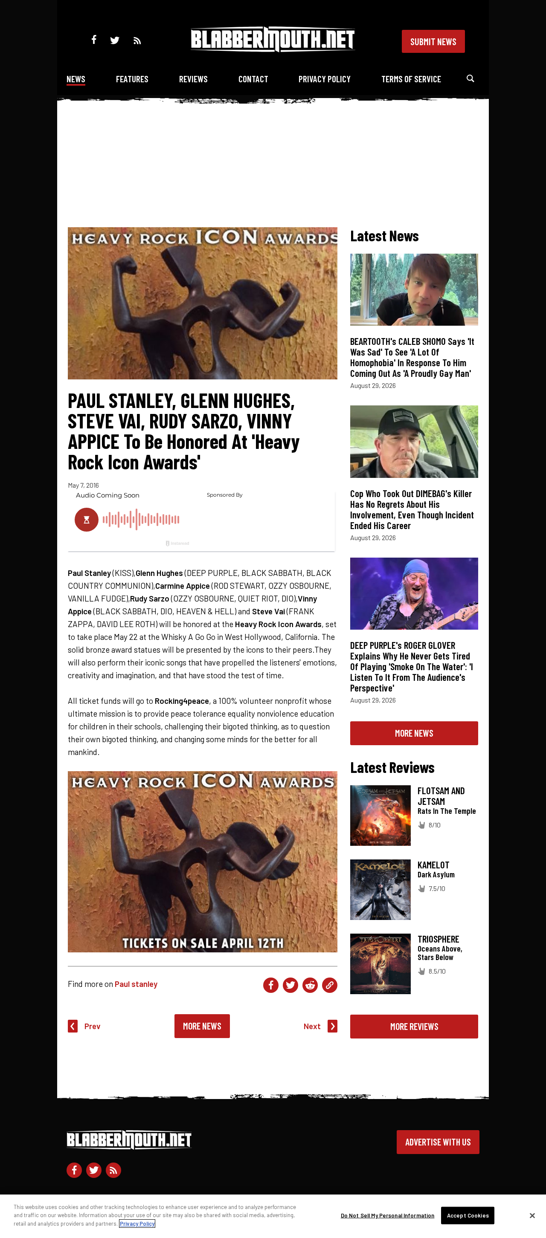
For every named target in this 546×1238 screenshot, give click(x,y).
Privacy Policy (325, 78)
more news (414, 732)
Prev (92, 1026)
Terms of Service (411, 78)
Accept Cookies (468, 1215)
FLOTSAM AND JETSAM (441, 795)
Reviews (193, 78)
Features (132, 78)
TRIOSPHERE (438, 939)
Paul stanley (136, 984)
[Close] (532, 1215)
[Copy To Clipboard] (329, 985)
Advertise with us (438, 1141)
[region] (273, 1216)
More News (202, 1025)
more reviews (414, 1026)
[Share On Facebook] (271, 985)
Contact (253, 78)
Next (312, 1026)
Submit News (433, 41)
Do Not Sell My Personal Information (388, 1215)
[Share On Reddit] (310, 985)
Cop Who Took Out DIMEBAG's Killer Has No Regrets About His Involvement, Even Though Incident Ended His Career (412, 509)
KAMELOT (434, 865)
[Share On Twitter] (290, 985)
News (76, 78)
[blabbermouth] (273, 49)
